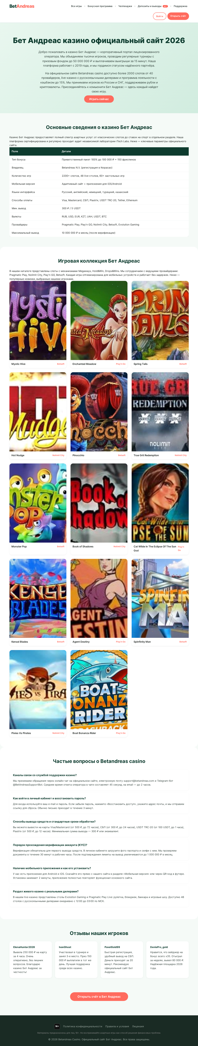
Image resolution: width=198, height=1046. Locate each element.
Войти (159, 16)
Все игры (76, 6)
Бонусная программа (100, 6)
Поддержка (180, 6)
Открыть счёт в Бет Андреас (99, 996)
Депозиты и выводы (152, 6)
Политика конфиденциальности (82, 1026)
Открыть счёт (178, 16)
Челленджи (125, 6)
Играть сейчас (99, 99)
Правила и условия (117, 1026)
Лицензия (138, 1026)
